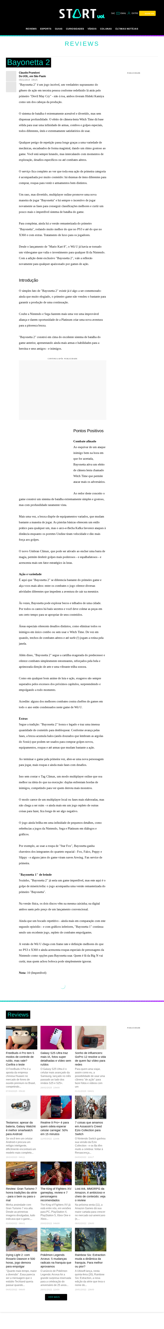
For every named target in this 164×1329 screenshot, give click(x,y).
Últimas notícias (126, 28)
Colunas (106, 28)
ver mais (54, 1297)
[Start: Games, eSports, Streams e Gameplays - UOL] (78, 13)
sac (113, 13)
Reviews (31, 28)
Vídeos (92, 28)
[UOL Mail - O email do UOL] (121, 13)
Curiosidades (75, 28)
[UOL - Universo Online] (101, 16)
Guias (58, 28)
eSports (45, 28)
